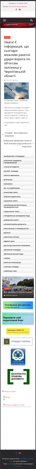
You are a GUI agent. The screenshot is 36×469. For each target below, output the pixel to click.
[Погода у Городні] (9, 391)
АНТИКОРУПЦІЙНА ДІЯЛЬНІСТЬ (15, 224)
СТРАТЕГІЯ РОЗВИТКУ (11, 167)
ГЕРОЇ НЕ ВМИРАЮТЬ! (11, 175)
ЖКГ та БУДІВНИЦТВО (12, 188)
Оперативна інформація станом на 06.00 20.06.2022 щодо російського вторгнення (18, 144)
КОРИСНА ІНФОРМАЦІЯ (12, 262)
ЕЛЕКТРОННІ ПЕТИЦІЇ (11, 237)
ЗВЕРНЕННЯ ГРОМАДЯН (12, 250)
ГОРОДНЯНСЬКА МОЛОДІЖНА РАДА (17, 216)
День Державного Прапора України (18, 292)
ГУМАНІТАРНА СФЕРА (11, 211)
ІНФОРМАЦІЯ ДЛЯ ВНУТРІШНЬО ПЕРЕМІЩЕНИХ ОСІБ (15, 206)
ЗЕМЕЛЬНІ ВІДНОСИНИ (12, 197)
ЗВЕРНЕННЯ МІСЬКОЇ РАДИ (13, 254)
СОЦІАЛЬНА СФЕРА (11, 201)
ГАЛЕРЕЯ (7, 258)
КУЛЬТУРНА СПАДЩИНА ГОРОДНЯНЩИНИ (12, 162)
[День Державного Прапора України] (18, 278)
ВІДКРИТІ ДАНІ (9, 241)
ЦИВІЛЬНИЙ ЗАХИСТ (11, 220)
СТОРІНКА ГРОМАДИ (11, 267)
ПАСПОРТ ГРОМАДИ (11, 171)
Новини (7, 37)
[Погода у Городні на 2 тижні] (13, 405)
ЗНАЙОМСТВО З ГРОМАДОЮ (14, 156)
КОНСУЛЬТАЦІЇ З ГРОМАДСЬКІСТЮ (16, 228)
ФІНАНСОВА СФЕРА (11, 192)
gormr (16, 80)
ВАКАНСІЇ (7, 233)
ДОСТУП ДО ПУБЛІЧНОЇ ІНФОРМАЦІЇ (17, 245)
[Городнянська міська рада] (17, 24)
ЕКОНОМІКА (8, 184)
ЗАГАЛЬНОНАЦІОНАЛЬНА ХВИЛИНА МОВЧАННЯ (18, 8)
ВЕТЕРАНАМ (8, 180)
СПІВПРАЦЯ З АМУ (10, 271)
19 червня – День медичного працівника (16, 134)
